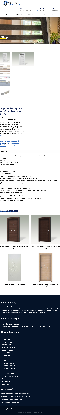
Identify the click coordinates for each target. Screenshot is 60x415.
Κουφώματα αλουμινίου (9, 323)
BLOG (3, 379)
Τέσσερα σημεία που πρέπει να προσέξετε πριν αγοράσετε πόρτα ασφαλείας (23, 326)
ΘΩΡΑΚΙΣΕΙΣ (7, 352)
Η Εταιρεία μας (18, 14)
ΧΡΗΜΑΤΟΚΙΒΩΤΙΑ (9, 363)
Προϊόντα (30, 14)
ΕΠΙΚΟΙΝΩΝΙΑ (5, 384)
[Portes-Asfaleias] (11, 3)
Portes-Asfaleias (11, 409)
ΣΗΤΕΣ (5, 360)
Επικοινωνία (42, 14)
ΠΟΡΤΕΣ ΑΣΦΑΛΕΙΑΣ (7, 339)
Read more (14, 234)
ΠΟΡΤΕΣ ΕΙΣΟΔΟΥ (6, 345)
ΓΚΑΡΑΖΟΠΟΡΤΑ (8, 371)
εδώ (1, 135)
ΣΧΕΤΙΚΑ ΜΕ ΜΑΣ (6, 381)
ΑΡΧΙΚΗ (4, 337)
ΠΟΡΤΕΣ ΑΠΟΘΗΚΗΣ (9, 373)
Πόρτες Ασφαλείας (5, 145)
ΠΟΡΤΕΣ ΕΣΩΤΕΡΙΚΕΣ (7, 342)
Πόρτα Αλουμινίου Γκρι (14, 143)
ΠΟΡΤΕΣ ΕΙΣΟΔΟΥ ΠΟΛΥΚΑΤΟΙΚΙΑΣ (11, 376)
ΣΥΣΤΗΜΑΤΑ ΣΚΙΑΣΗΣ (9, 368)
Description (4, 151)
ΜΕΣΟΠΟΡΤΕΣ (7, 355)
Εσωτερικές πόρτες (8, 324)
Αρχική (6, 14)
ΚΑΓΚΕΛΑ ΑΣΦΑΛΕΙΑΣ (9, 358)
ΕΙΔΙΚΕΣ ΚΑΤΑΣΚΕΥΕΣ (7, 350)
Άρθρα (53, 14)
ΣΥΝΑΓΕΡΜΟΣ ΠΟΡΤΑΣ (9, 365)
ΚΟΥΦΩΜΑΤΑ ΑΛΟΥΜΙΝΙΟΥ (9, 347)
